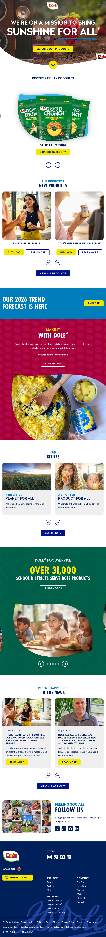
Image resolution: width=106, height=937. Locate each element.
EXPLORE (94, 303)
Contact (80, 902)
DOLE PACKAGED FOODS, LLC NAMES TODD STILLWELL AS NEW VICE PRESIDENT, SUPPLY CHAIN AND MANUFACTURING (77, 739)
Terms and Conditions (87, 922)
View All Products (53, 273)
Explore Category (53, 152)
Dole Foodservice (54, 900)
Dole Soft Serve (54, 904)
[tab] (48, 664)
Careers (80, 890)
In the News (82, 886)
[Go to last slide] (48, 263)
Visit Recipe (53, 363)
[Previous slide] (48, 165)
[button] (18, 869)
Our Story (81, 882)
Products (51, 882)
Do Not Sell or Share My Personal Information (67, 927)
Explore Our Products (53, 49)
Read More (16, 762)
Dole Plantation (54, 908)
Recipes (50, 886)
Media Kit (81, 898)
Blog (49, 890)
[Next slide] (57, 165)
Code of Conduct (10, 927)
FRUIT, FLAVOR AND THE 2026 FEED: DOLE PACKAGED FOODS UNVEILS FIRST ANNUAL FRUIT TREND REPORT (26, 739)
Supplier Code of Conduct (32, 927)
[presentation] (52, 115)
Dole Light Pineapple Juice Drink (79, 243)
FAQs (79, 894)
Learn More (38, 252)
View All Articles (53, 786)
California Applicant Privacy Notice (18, 922)
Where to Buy (19, 877)
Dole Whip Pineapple (26, 243)
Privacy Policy (68, 922)
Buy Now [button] (14, 252)
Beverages (53, 145)
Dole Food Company (56, 912)
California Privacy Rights (48, 922)
